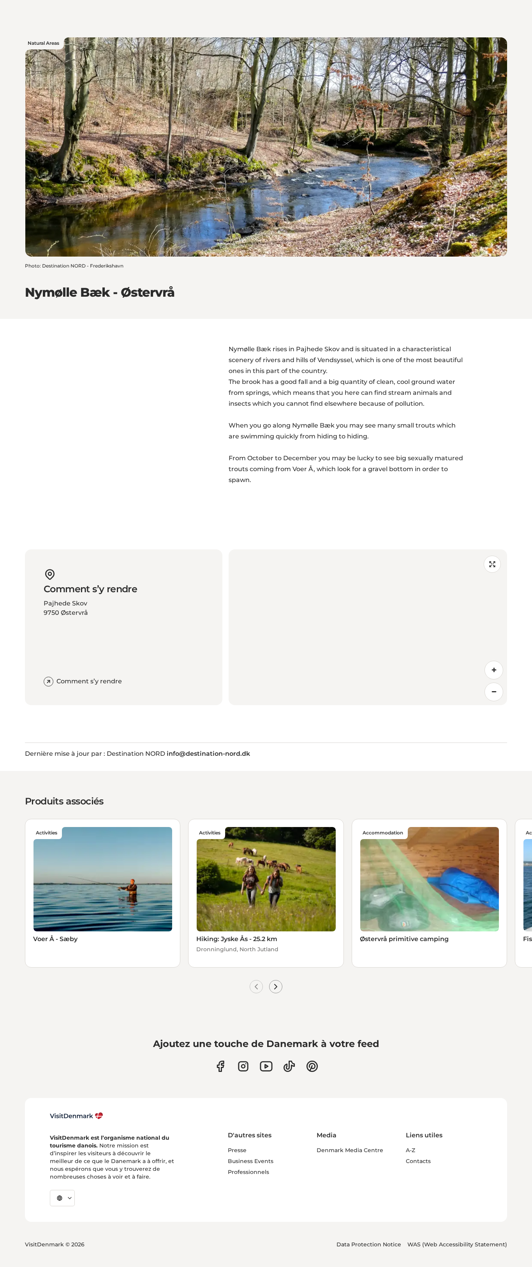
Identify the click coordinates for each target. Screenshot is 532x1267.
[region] (368, 627)
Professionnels (248, 1171)
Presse (237, 1150)
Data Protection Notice (368, 1244)
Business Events (250, 1161)
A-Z (410, 1150)
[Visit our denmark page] (220, 1066)
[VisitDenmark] (76, 1116)
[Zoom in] (493, 670)
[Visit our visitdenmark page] (266, 1066)
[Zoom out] (493, 692)
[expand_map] (492, 564)
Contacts (418, 1161)
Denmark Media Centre (350, 1150)
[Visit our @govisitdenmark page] (289, 1066)
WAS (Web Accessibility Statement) (457, 1244)
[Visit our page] (243, 1066)
